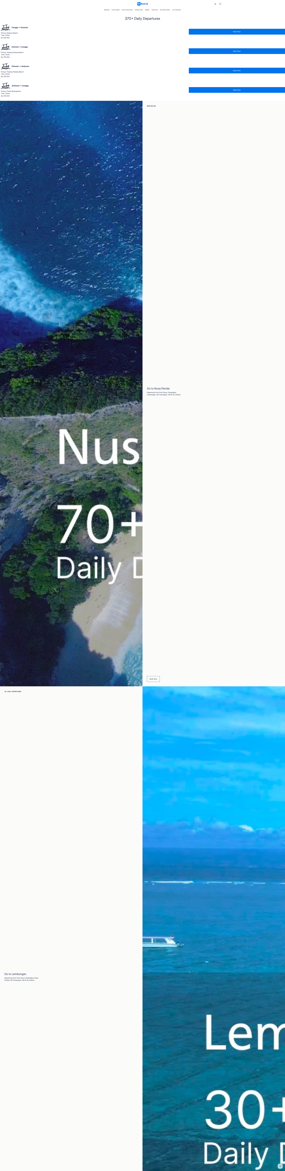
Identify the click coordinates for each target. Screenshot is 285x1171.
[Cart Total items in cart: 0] (220, 3)
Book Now (237, 32)
